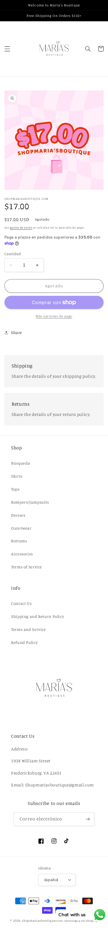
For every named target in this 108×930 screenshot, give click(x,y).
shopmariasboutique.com (42, 921)
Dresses (18, 515)
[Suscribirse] (87, 819)
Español (51, 879)
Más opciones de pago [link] (54, 316)
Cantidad (12, 254)
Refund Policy (24, 642)
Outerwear (21, 528)
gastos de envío (21, 227)
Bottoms (19, 540)
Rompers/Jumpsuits (30, 502)
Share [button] (16, 332)
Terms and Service (28, 629)
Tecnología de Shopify (80, 921)
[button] (7, 48)
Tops (15, 489)
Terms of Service (26, 566)
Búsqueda (20, 463)
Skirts (16, 476)
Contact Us (21, 603)
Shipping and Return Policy (37, 616)
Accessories (22, 553)
